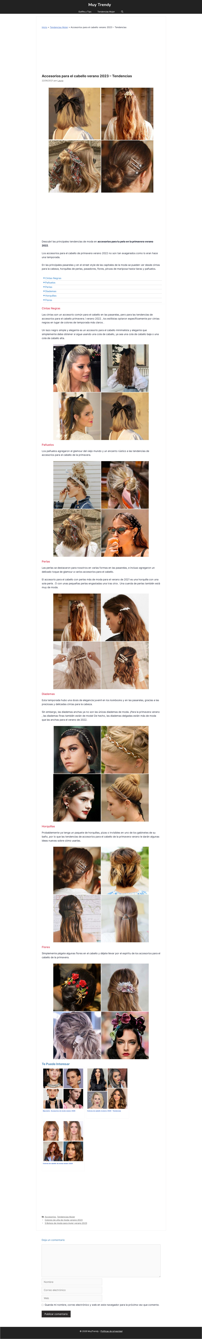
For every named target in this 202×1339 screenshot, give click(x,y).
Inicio (44, 27)
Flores (48, 300)
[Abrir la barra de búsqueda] (122, 12)
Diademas (50, 291)
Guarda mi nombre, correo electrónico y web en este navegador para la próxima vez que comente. (102, 1304)
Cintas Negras (53, 278)
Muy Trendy (99, 5)
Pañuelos (50, 282)
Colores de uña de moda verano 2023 (64, 1220)
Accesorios (50, 1217)
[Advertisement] (101, 52)
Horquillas (50, 295)
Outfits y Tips (84, 11)
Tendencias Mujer (106, 11)
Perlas (48, 287)
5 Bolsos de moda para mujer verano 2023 (66, 1223)
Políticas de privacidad (111, 1331)
